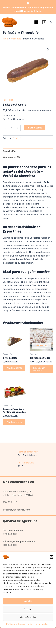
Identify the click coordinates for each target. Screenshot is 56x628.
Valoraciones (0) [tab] (11, 157)
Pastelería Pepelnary (28, 451)
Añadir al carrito (34, 128)
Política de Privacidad (37, 624)
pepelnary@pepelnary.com (16, 509)
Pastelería (8, 100)
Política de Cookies (15, 624)
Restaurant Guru (26, 462)
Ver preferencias (28, 617)
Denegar (28, 609)
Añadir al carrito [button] (14, 368)
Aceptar (28, 601)
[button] (51, 556)
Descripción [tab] (9, 151)
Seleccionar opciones (39, 369)
